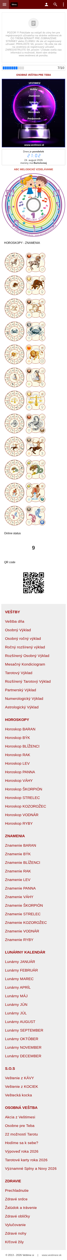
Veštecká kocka (18, 1095)
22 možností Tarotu (21, 1134)
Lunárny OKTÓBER (21, 1039)
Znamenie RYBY (19, 940)
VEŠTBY (12, 612)
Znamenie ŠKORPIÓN (24, 905)
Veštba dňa (14, 621)
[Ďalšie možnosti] (63, 4)
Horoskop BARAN (20, 729)
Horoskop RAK (17, 755)
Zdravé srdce (16, 1199)
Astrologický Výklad (22, 707)
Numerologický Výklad (24, 698)
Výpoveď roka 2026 (21, 1151)
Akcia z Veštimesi (20, 1117)
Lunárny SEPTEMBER (24, 1030)
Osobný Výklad (18, 630)
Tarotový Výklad (18, 673)
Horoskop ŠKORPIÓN (23, 789)
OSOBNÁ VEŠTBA (21, 1107)
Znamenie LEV (17, 880)
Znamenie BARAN (20, 845)
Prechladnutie (17, 1190)
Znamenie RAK (18, 871)
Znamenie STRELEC (23, 914)
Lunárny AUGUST (20, 1022)
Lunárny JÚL (16, 1013)
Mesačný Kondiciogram (25, 664)
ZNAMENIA (15, 836)
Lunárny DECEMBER (23, 1056)
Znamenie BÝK (18, 854)
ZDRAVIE (13, 1181)
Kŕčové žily (14, 1242)
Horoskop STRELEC (22, 798)
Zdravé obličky (17, 1216)
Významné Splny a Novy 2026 (31, 1168)
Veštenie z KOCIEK (21, 1086)
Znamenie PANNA (20, 888)
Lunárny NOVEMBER (23, 1047)
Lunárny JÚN (16, 1004)
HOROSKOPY (17, 720)
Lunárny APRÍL (18, 987)
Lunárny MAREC (19, 979)
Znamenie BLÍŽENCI (22, 862)
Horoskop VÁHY (19, 780)
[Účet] (46, 4)
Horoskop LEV (17, 763)
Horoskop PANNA (20, 772)
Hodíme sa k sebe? (21, 1143)
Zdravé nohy (15, 1233)
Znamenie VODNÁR (22, 931)
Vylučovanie (15, 1225)
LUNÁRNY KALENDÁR (25, 952)
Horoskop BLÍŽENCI (22, 746)
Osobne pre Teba (19, 1126)
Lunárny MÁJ (16, 996)
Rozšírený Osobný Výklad (27, 656)
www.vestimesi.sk (51, 1255)
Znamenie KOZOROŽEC (26, 922)
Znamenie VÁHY (19, 897)
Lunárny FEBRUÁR (21, 970)
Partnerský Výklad (20, 690)
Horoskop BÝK (17, 738)
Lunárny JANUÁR (20, 962)
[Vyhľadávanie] (55, 4)
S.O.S (10, 1068)
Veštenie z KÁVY (19, 1078)
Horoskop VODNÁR (21, 815)
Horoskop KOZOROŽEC (25, 806)
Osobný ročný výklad (23, 638)
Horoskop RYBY (19, 823)
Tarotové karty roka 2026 (26, 1160)
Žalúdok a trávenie (21, 1208)
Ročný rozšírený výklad (25, 647)
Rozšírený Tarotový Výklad (28, 681)
